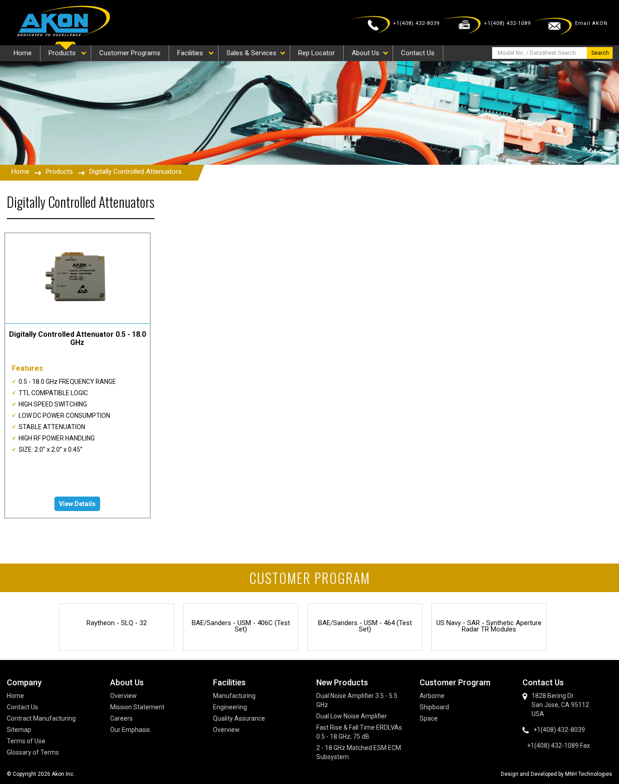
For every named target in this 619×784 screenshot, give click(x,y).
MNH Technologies (588, 774)
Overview (123, 695)
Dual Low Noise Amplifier (351, 716)
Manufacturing (234, 695)
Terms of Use (26, 741)
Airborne (432, 695)
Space (429, 718)
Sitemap (19, 729)
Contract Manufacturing (41, 718)
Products (59, 171)
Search (600, 53)
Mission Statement (137, 707)
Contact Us (22, 707)
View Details (77, 503)
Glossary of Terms (33, 752)
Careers (121, 718)
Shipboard (434, 707)
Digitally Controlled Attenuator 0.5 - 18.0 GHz (77, 338)
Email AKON (591, 23)
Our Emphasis (130, 729)
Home (20, 171)
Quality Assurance (239, 718)
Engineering (230, 707)
